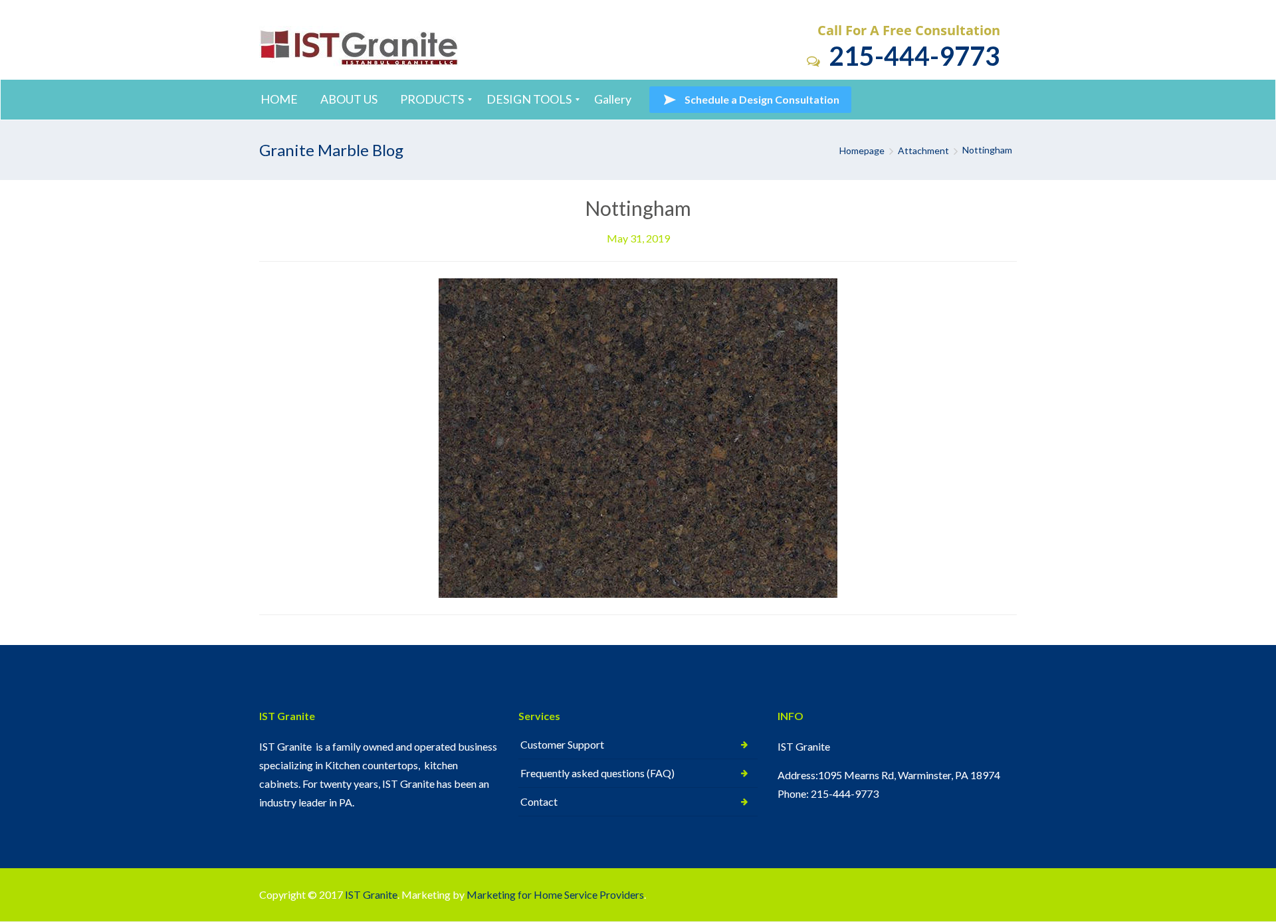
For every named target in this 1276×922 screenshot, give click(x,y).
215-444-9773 (911, 55)
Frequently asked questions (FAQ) (597, 773)
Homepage (862, 150)
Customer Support (562, 744)
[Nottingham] (638, 436)
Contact (539, 801)
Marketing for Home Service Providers (555, 894)
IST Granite (371, 894)
